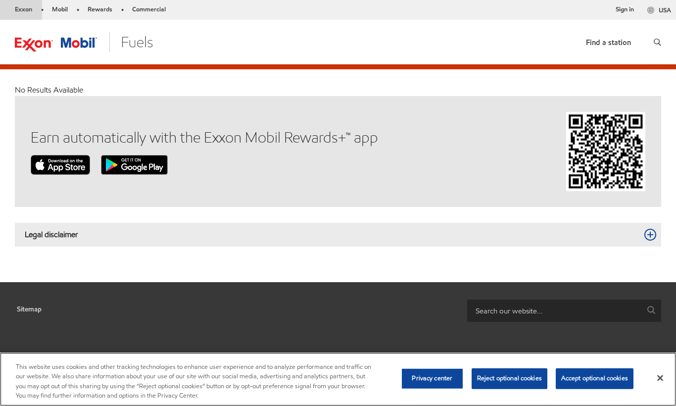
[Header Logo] (84, 41)
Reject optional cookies (509, 378)
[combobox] (564, 311)
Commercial (149, 9)
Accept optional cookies (594, 378)
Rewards (100, 9)
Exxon (23, 9)
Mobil (60, 9)
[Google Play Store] (134, 164)
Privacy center (432, 378)
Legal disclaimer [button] (51, 234)
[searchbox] (554, 311)
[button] (657, 42)
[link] (608, 40)
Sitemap (29, 309)
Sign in (625, 9)
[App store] (60, 164)
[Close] (660, 378)
